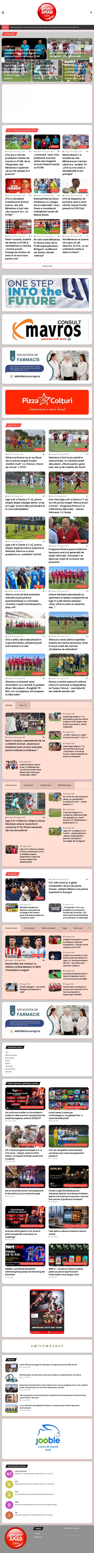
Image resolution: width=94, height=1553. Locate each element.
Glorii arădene (29, 928)
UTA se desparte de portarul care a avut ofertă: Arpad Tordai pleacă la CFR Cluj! (74, 203)
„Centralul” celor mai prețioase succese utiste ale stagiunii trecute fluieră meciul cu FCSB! (22, 53)
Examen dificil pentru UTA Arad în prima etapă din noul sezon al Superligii (22, 1234)
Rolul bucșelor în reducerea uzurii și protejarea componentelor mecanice (50, 1375)
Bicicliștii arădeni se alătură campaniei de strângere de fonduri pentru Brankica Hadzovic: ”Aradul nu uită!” (32, 912)
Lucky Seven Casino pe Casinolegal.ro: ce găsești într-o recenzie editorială (66, 1115)
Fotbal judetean (11, 785)
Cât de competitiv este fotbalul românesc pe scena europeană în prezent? (66, 1153)
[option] (47, 60)
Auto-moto (78, 928)
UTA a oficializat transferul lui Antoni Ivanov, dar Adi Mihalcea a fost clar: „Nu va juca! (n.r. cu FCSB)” (17, 206)
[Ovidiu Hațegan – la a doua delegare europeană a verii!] (11, 987)
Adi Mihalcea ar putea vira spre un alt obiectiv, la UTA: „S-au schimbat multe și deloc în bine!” (75, 246)
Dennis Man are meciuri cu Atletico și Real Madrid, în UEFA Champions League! (23, 967)
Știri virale (8, 1072)
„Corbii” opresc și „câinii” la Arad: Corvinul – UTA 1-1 (75, 736)
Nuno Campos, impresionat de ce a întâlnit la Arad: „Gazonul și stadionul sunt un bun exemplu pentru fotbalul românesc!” (25, 745)
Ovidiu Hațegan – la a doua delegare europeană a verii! (32, 989)
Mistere (7, 1063)
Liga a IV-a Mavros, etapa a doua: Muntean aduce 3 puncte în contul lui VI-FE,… (45, 72)
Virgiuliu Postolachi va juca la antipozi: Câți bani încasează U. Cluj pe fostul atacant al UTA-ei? (75, 943)
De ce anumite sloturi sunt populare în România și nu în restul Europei (24, 1192)
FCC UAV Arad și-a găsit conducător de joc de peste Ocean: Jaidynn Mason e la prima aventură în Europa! (68, 887)
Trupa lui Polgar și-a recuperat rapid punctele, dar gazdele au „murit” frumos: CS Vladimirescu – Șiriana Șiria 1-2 (75, 817)
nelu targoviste (20, 1471)
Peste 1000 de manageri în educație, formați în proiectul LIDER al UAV (48, 1365)
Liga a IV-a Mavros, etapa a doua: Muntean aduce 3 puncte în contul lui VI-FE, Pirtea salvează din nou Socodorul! (25, 825)
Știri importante (10, 1069)
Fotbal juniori (28, 785)
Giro (16, 1481)
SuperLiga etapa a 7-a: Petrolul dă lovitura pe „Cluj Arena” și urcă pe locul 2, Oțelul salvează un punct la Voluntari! (75, 751)
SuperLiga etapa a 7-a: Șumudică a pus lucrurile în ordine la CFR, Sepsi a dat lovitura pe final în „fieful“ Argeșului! (47, 27)
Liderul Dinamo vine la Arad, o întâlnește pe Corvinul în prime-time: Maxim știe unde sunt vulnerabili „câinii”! (30, 769)
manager (10, 151)
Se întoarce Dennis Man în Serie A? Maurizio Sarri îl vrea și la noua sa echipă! (75, 976)
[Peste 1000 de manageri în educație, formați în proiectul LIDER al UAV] (11, 1368)
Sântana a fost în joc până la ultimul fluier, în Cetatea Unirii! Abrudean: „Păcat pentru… (67, 53)
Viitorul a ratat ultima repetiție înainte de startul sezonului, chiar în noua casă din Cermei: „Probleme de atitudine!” (68, 644)
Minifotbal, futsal (64, 785)
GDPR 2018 (38, 1537)
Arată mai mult (47, 266)
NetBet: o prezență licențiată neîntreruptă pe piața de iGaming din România (25, 1271)
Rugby (64, 928)
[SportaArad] (47, 12)
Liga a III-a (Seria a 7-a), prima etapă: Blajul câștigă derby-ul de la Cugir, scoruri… (16, 72)
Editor (9, 454)
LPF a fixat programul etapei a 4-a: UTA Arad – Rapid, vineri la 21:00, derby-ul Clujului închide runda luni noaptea (24, 1154)
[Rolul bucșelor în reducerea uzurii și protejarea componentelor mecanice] (11, 1378)
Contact (37, 1533)
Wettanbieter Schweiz (71, 1528)
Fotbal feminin (45, 785)
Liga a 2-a (23, 705)
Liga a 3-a (13, 425)
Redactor (10, 236)
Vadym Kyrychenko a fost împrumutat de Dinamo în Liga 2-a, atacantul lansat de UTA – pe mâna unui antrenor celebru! (75, 960)
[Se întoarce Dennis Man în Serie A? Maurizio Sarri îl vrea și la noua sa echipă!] (55, 974)
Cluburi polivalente (48, 928)
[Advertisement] (47, 103)
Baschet (12, 874)
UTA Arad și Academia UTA (21, 130)
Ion (16, 1512)
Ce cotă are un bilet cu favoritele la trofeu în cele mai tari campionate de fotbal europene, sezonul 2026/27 (25, 1115)
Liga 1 (7, 1052)
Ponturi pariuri (9, 1058)
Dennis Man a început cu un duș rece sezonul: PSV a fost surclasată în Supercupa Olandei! (75, 991)
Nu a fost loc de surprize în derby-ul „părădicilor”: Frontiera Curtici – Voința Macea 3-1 (76, 72)
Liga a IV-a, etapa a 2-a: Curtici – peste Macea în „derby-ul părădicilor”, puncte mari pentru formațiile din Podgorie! (74, 835)
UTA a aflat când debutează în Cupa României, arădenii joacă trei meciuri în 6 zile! (23, 643)
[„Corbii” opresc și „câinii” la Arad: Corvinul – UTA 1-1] (55, 735)
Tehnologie (9, 1066)
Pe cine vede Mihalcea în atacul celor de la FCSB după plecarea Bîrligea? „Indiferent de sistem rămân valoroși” (47, 247)
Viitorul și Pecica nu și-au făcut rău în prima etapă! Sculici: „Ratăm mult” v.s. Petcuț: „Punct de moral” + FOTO (24, 462)
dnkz (17, 1502)
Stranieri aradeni (11, 928)
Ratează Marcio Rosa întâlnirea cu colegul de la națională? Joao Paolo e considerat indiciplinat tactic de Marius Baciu (46, 206)
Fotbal (7, 1061)
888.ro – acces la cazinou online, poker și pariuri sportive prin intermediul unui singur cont (66, 1271)
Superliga (8, 705)
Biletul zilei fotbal (11, 1055)
